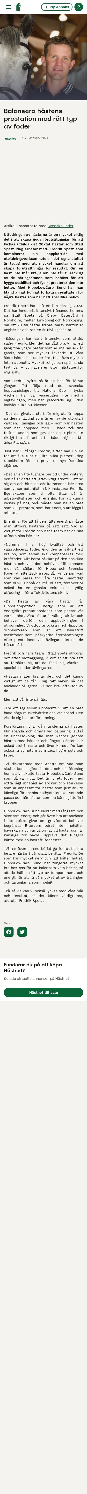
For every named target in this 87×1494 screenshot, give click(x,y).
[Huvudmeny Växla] (9, 7)
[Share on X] (22, 932)
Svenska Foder (60, 226)
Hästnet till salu (43, 992)
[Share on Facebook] (9, 932)
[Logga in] (78, 7)
